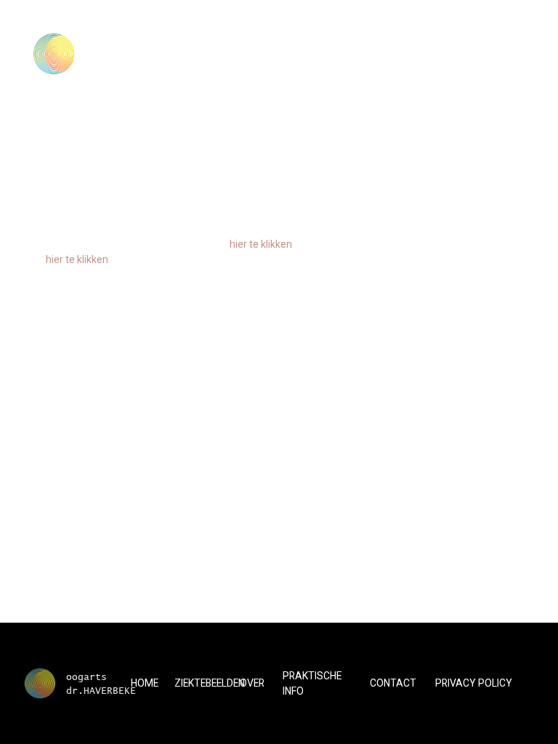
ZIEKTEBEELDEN (209, 683)
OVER (252, 683)
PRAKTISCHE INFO (312, 683)
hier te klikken (261, 244)
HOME (144, 683)
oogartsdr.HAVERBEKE (101, 683)
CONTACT (393, 683)
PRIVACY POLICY (473, 683)
